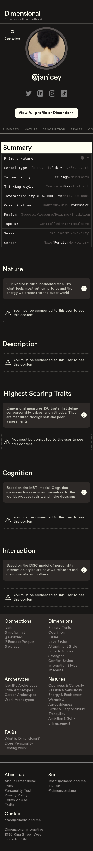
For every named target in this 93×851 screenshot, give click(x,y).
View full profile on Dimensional (47, 113)
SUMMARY (11, 129)
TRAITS (77, 129)
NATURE (31, 129)
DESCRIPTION (54, 129)
